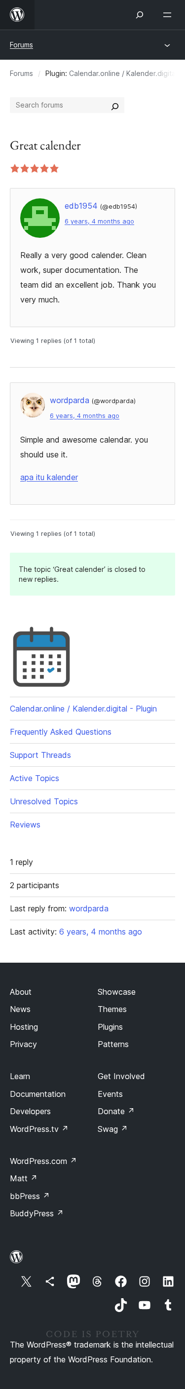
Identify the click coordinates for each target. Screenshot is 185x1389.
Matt (23, 1178)
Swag (113, 1129)
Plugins (110, 1027)
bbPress (30, 1196)
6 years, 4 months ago (99, 221)
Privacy (23, 1044)
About (21, 992)
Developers (30, 1111)
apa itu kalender (49, 477)
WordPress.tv (39, 1129)
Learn (20, 1076)
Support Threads (40, 755)
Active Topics (34, 778)
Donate (116, 1111)
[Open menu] (169, 15)
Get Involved (121, 1076)
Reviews (25, 824)
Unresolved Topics (44, 801)
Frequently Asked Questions (60, 732)
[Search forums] (115, 105)
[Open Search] (139, 15)
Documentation (38, 1094)
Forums (21, 44)
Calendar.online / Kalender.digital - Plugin (83, 708)
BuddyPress (37, 1213)
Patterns (113, 1044)
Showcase (117, 992)
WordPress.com (43, 1161)
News (20, 1009)
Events (110, 1094)
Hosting (24, 1027)
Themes (112, 1009)
